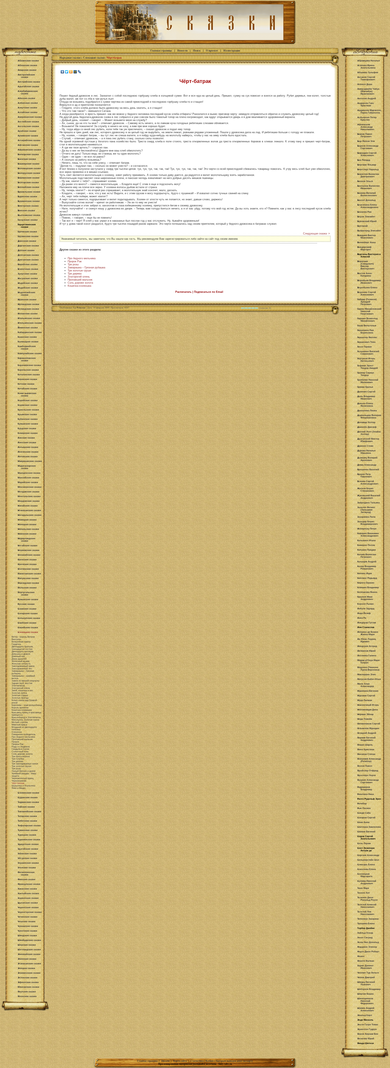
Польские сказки (27, 587)
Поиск (196, 50)
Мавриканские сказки (30, 461)
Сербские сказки (27, 623)
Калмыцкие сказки (28, 341)
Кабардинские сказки (30, 332)
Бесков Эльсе (365, 181)
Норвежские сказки (28, 550)
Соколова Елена (366, 869)
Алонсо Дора (364, 84)
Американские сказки (30, 117)
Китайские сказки (27, 388)
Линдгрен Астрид (367, 646)
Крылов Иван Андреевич (365, 598)
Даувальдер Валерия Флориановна (369, 416)
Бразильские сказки (29, 192)
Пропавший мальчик (22, 739)
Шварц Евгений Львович (366, 983)
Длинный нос (18, 656)
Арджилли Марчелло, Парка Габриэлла (369, 111)
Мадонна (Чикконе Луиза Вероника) (368, 668)
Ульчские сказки (27, 867)
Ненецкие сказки (27, 524)
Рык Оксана (363, 808)
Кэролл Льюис (365, 604)
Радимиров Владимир (364, 788)
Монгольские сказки (29, 496)
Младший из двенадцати (24, 727)
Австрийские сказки (29, 82)
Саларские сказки (28, 613)
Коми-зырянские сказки (27, 394)
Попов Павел (364, 766)
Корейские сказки (28, 400)
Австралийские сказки (26, 75)
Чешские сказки (26, 921)
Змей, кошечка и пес (22, 690)
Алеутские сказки (27, 107)
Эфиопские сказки (28, 982)
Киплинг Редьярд (367, 578)
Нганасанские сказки (29, 510)
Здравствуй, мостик (22, 683)
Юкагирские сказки (28, 987)
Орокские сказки (27, 559)
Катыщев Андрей (366, 561)
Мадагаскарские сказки (27, 467)
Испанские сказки (28, 313)
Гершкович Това (366, 342)
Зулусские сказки (27, 273)
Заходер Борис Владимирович (367, 522)
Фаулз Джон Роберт (368, 951)
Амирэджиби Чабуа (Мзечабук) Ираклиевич (368, 91)
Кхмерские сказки (28, 433)
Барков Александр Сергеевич (367, 147)
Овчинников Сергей (368, 723)
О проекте (212, 50)
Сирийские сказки (28, 627)
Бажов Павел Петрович (364, 135)
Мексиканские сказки (29, 487)
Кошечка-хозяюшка (22, 710)
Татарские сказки (27, 816)
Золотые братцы (20, 698)
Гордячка (16, 644)
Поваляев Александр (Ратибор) (369, 760)
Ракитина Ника (365, 794)
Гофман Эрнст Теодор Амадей (367, 366)
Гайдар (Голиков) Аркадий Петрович (367, 301)
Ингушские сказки (28, 278)
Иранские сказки (27, 299)
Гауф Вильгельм (366, 325)
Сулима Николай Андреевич (366, 882)
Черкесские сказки (28, 907)
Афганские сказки (28, 145)
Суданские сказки (28, 797)
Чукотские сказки (27, 931)
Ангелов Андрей (366, 98)
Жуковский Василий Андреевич (368, 496)
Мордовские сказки (29, 501)
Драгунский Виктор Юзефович (368, 440)
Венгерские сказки (28, 206)
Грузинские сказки (28, 236)
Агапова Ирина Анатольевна (366, 66)
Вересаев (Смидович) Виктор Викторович (365, 265)
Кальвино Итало (366, 540)
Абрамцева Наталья (368, 60)
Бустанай (362, 226)
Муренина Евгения (367, 691)
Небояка (16, 729)
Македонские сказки (29, 473)
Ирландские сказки (28, 304)
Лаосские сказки (27, 442)
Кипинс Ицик (364, 573)
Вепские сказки (26, 210)
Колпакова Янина (367, 592)
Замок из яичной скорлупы (25, 680)
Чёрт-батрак (18, 783)
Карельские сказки (28, 370)
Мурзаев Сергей (366, 695)
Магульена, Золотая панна (25, 720)
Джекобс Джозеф (367, 427)
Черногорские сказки (30, 912)
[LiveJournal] (79, 71)
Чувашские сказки (28, 926)
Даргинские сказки (28, 245)
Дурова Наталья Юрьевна (366, 451)
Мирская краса (19, 724)
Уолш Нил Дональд (368, 942)
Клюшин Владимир (368, 587)
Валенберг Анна (366, 242)
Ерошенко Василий (368, 469)
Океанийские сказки (29, 555)
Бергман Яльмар (366, 164)
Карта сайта (180, 1060)
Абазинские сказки (28, 60)
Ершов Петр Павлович (364, 475)
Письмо (165, 1060)
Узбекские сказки (27, 853)
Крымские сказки (27, 414)
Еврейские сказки (28, 264)
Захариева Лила (366, 517)
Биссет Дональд (366, 200)
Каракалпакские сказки (27, 359)
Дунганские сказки (28, 259)
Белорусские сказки (29, 173)
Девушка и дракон (21, 654)
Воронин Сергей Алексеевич (366, 293)
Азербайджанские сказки (28, 92)
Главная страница (161, 50)
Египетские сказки (28, 269)
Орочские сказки (27, 564)
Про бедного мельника (23, 737)
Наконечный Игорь (368, 705)
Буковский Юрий (367, 221)
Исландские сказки (28, 309)
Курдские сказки (27, 428)
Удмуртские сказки (28, 844)
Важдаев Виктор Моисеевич (366, 236)
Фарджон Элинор (367, 947)
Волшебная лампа (21, 641)
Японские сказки (27, 996)
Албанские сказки (28, 103)
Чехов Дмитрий (366, 977)
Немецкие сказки (27, 519)
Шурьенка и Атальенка (23, 785)
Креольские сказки (28, 409)
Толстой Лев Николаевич (365, 912)
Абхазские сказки (27, 65)
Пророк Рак (17, 744)
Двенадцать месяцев (22, 651)
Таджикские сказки (28, 802)
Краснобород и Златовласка (26, 717)
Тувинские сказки (28, 830)
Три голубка (18, 759)
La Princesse (79, 307)
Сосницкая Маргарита (364, 875)
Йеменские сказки (28, 327)
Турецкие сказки (27, 835)
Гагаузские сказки (28, 220)
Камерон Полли (366, 545)
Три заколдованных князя (25, 763)
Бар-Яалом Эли (366, 141)
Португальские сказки (26, 593)
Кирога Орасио (365, 582)
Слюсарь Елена (366, 864)
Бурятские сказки (27, 196)
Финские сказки (26, 879)
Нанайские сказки (28, 505)
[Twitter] (67, 71)
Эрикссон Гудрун (367, 1029)
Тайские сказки (26, 807)
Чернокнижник (19, 780)
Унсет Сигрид (365, 937)
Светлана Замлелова (369, 827)
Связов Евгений (366, 831)
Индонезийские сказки (26, 293)
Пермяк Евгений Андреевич (366, 738)
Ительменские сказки (30, 323)
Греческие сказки (27, 231)
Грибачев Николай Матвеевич (367, 381)
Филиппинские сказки (26, 873)
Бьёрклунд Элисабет (369, 230)
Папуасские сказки (28, 578)
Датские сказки (26, 250)
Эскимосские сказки (29, 973)
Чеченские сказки (27, 917)
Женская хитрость (21, 663)
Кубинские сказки (28, 419)
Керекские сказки (27, 379)
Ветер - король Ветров (23, 637)
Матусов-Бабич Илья (369, 679)
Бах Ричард (363, 160)
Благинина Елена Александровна (367, 206)
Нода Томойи (364, 719)
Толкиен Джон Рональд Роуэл (367, 898)
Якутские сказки (27, 991)
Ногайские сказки (27, 545)
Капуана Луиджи (366, 550)
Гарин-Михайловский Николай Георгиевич (369, 311)
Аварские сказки (27, 70)
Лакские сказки (26, 438)
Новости (182, 50)
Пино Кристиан (365, 749)
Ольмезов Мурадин (368, 728)
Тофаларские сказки (29, 825)
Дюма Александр (366, 465)
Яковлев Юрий (365, 1038)
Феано (360, 956)
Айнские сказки (26, 98)
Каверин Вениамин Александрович (368, 534)
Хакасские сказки (27, 888)
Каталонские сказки (29, 374)
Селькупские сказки (29, 618)
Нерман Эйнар (365, 714)
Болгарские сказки (28, 182)
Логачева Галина (366, 655)
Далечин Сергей (366, 391)
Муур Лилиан (364, 700)
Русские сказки (26, 604)
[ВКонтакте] (62, 71)
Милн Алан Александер (365, 685)
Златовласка (18, 685)
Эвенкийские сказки (29, 954)
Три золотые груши (21, 766)
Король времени (20, 707)
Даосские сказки (27, 241)
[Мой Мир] (75, 71)
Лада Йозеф (364, 613)
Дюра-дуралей (19, 659)
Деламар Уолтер (366, 422)
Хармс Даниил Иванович (365, 966)
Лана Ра (361, 618)
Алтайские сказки (27, 112)
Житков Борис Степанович (365, 489)
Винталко (16, 639)
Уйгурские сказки (27, 858)
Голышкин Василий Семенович (368, 352)
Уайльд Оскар (365, 933)
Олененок (17, 732)
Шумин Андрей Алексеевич (365, 1009)
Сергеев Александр (368, 855)
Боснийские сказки (28, 187)
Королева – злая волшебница (27, 705)
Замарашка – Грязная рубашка (86, 267)
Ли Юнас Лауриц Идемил (366, 640)
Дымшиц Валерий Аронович (367, 458)
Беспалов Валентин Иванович (368, 187)
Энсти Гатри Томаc (367, 1024)
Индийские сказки (28, 287)
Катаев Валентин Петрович (366, 555)
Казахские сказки (27, 337)
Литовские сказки (28, 456)
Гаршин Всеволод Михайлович (367, 319)
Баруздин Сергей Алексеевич (367, 154)
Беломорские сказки (29, 168)
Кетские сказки (26, 384)
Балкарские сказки (28, 154)
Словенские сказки (28, 792)
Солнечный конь (20, 751)
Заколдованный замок (23, 666)
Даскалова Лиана (367, 410)
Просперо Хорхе (366, 775)
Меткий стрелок (20, 722)
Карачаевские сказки (29, 365)
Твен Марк (363, 888)
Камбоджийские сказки (27, 347)
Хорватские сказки (28, 898)
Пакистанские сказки (29, 573)
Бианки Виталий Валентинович (367, 194)
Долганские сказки (28, 255)
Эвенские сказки (27, 959)
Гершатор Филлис (367, 337)
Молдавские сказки (28, 491)
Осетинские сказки (28, 569)
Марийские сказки (28, 482)
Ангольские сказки (28, 126)
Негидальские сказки (29, 515)
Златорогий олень (21, 688)
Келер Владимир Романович (366, 567)
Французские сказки (29, 884)
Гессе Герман (364, 346)
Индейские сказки (28, 283)
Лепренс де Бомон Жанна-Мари (367, 633)
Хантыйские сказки (28, 893)
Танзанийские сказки (29, 811)
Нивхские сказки (27, 533)
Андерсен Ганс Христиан (365, 104)
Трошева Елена (366, 923)
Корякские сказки (27, 405)
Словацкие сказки (28, 632)
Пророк (15, 741)
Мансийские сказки (28, 477)
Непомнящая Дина (367, 709)
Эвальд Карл (364, 1015)
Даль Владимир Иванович (366, 397)
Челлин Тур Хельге (368, 972)
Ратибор (362, 803)
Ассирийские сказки (29, 140)
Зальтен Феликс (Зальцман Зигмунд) (366, 509)
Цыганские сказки (28, 902)
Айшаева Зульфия (367, 72)
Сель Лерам (364, 843)
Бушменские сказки (29, 201)
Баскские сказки (27, 159)
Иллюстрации (231, 50)
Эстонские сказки (27, 977)
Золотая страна (20, 695)
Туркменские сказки (29, 839)
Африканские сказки (29, 149)
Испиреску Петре (366, 528)
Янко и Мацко (19, 788)
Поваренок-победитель (24, 734)
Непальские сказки (28, 529)
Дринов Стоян (365, 446)
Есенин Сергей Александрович (367, 482)
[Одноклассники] (71, 71)
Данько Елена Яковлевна (365, 404)
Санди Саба (363, 813)
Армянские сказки (28, 135)
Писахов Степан (366, 754)
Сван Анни (363, 822)
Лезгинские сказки (28, 452)
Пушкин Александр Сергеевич (368, 781)
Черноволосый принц (23, 778)
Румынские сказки (28, 599)
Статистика (197, 1060)
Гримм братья (365, 387)
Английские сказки (28, 121)
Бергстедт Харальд (368, 169)
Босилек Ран (364, 212)
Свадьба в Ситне (20, 749)
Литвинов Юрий (366, 651)
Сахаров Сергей (366, 817)
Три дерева (17, 761)
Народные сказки (70, 57)
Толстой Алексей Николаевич (366, 905)
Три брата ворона (21, 756)
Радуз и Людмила (21, 746)
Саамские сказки (27, 608)
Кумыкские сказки (28, 423)
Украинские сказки (28, 863)
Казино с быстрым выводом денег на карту (229, 1060)
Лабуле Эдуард (365, 608)
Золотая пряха (19, 693)
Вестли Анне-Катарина (364, 274)
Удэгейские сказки (28, 849)
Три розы (16, 768)
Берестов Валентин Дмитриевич (368, 175)
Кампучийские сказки (30, 353)
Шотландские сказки (29, 949)
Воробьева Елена (367, 287)
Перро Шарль (365, 745)
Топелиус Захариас (368, 919)
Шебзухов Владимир (369, 989)
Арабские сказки (27, 131)
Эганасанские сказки (29, 963)
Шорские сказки (27, 945)
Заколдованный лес (22, 668)
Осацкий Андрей (366, 733)
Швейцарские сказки (29, 940)
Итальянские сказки (29, 318)
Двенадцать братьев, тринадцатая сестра (22, 647)
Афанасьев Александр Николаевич (365, 127)
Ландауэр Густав (366, 622)
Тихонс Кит (363, 893)
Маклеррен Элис (366, 674)
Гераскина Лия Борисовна (365, 331)
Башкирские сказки (28, 163)
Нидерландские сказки (26, 539)
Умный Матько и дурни (23, 771)
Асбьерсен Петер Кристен (367, 118)
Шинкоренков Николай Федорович (365, 1001)
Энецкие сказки (26, 968)
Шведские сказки (27, 935)
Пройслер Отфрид (367, 770)
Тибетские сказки (27, 821)
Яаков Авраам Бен (367, 1034)
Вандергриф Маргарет (364, 248)
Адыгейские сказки (28, 86)
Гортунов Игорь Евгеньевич (366, 359)
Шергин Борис (365, 994)
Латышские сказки (28, 447)
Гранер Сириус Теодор (365, 373)
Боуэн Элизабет (366, 216)
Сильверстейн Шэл (368, 860)
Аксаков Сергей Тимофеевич (366, 78)
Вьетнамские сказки (29, 215)
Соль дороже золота (22, 754)
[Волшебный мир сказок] (195, 44)
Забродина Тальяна (368, 502)
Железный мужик (20, 661)
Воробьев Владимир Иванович (369, 281)
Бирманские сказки (28, 177)
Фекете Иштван (365, 961)
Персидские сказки (28, 583)
